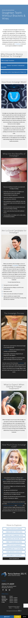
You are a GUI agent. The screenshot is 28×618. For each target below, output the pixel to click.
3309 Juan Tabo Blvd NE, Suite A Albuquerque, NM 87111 (9, 587)
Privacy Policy (17, 607)
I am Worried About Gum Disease (14, 548)
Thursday (4, 600)
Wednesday (4, 599)
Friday (3, 602)
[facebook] (3, 590)
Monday (4, 596)
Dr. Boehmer (17, 44)
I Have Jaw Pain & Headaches (14, 552)
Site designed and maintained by (12, 610)
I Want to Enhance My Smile (14, 542)
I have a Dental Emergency (14, 545)
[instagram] (9, 590)
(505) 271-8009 (8, 584)
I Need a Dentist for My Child (14, 532)
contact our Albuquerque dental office (15, 503)
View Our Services (14, 558)
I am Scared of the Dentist (14, 555)
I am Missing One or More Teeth (14, 538)
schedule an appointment (9, 505)
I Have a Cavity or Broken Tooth (14, 535)
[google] (6, 590)
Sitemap (10, 607)
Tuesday (4, 597)
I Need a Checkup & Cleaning (14, 528)
